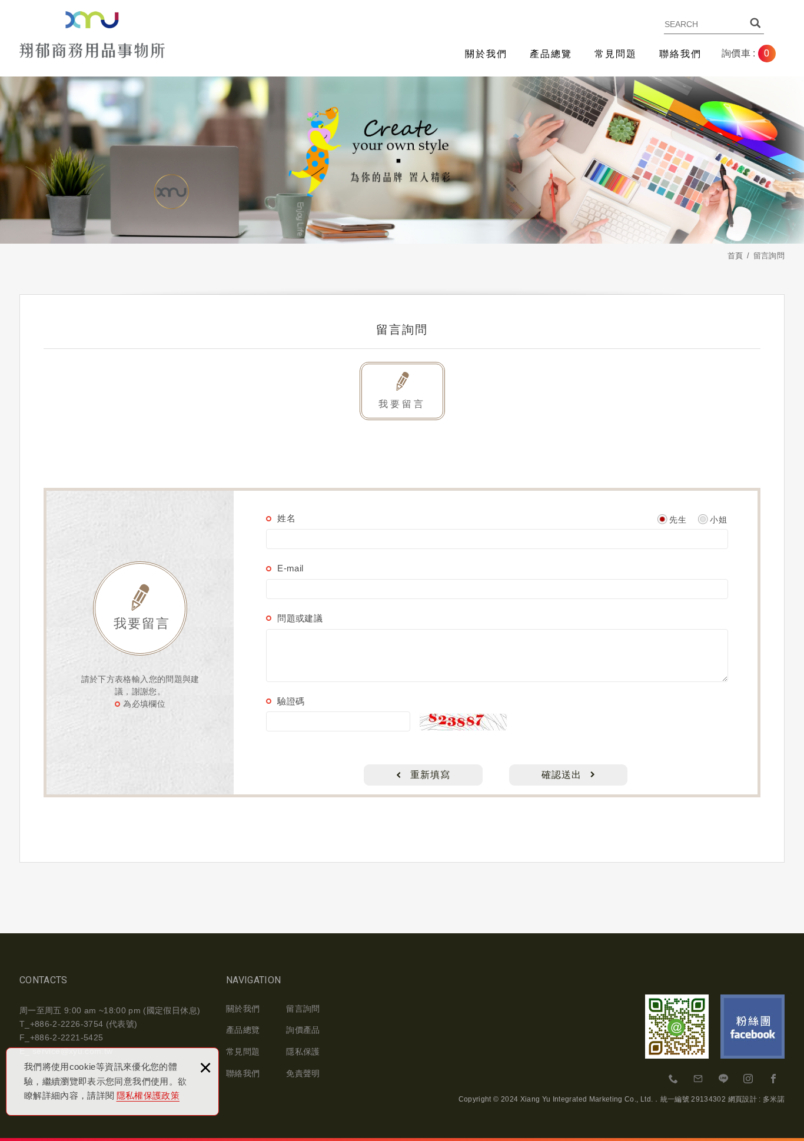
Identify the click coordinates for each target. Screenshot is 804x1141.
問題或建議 (300, 618)
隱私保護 (303, 1051)
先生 (677, 519)
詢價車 (754, 53)
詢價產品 (303, 1029)
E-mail (290, 568)
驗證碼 (290, 701)
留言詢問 (303, 1008)
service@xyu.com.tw (698, 1079)
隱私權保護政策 (148, 1095)
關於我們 (486, 54)
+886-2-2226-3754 (674, 1079)
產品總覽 (551, 54)
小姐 (718, 519)
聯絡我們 (680, 54)
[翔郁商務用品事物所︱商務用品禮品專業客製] (92, 34)
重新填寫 (430, 775)
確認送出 (561, 775)
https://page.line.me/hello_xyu (723, 1079)
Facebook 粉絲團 (752, 1026)
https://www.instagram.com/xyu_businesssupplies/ (749, 1079)
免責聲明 (303, 1073)
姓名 (286, 518)
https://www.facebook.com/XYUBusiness (773, 1079)
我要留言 (402, 404)
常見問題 (615, 54)
